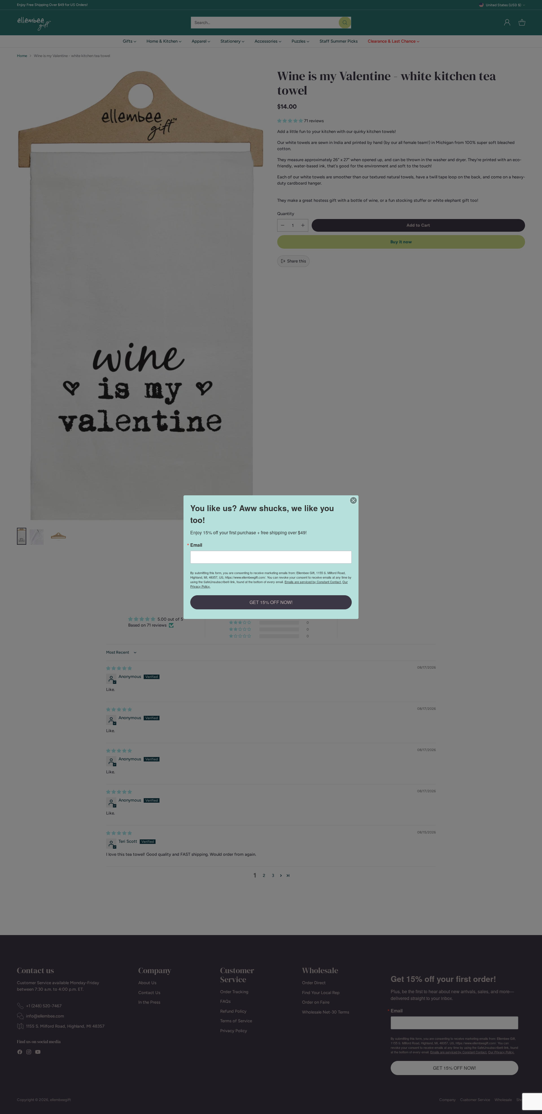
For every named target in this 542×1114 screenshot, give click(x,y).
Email (196, 545)
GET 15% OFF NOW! (271, 602)
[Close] (353, 500)
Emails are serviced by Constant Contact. (313, 581)
